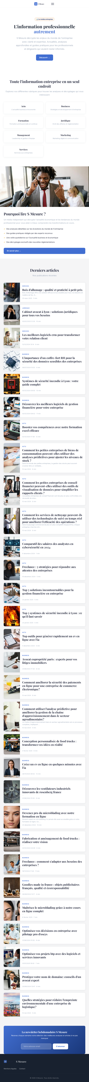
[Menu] (52, 4)
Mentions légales (10, 1069)
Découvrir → (44, 57)
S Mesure (21, 1061)
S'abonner (60, 1046)
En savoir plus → (14, 251)
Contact (22, 1069)
